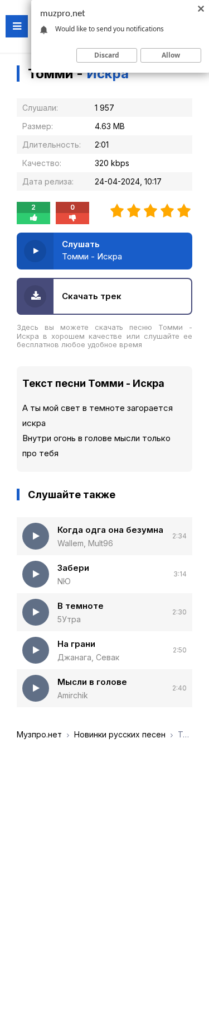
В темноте (80, 605)
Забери (73, 567)
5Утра (69, 619)
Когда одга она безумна (110, 529)
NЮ (64, 581)
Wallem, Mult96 (85, 543)
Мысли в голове (92, 682)
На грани (76, 643)
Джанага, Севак (88, 657)
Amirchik (72, 695)
